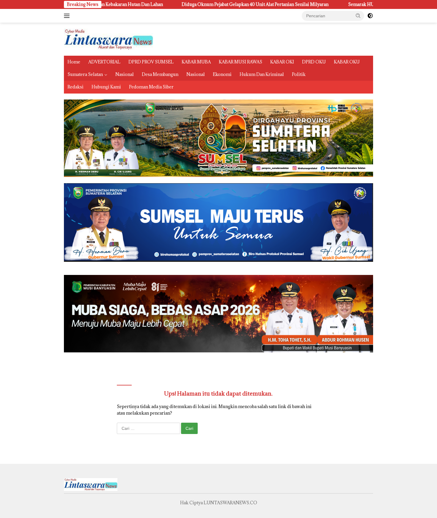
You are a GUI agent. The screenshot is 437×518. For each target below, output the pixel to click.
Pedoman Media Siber (151, 87)
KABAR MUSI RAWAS (240, 62)
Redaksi (75, 87)
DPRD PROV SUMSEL (151, 62)
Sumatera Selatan (85, 74)
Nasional (124, 74)
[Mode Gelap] (370, 16)
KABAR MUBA (196, 62)
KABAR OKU (347, 62)
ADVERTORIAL (104, 62)
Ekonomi (222, 74)
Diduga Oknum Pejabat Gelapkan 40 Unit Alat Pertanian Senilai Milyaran (215, 4)
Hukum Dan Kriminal (262, 74)
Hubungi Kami (106, 87)
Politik (299, 74)
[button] (358, 15)
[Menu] (68, 16)
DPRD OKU (314, 62)
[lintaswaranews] (108, 38)
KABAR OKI (282, 62)
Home (73, 62)
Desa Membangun (160, 74)
